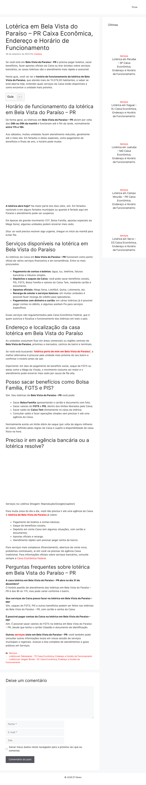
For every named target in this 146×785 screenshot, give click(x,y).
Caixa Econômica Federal (31, 558)
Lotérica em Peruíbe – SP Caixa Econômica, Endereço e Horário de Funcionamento (124, 66)
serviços (20, 634)
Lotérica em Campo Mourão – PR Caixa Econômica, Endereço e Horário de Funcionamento (124, 200)
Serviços (13, 653)
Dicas (134, 7)
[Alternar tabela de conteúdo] (18, 97)
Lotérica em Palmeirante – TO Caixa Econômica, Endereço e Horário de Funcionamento (50, 656)
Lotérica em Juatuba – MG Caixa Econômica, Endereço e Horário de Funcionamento (124, 154)
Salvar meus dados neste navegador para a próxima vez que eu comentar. (45, 749)
